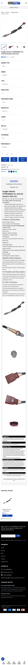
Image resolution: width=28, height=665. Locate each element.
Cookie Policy (4, 561)
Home (2, 547)
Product (3, 550)
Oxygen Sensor (14, 7)
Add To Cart (5, 159)
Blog (2, 553)
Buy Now (14, 159)
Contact (3, 559)
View (7, 515)
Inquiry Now (23, 159)
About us (3, 556)
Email (2, 533)
